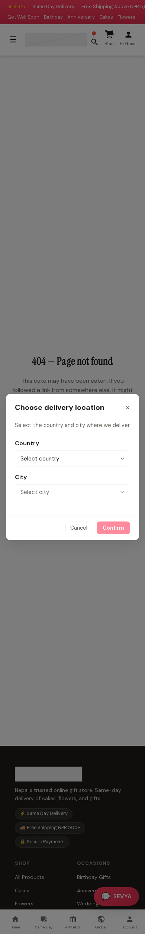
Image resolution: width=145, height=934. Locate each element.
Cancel (78, 527)
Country (27, 443)
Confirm (113, 527)
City (21, 477)
